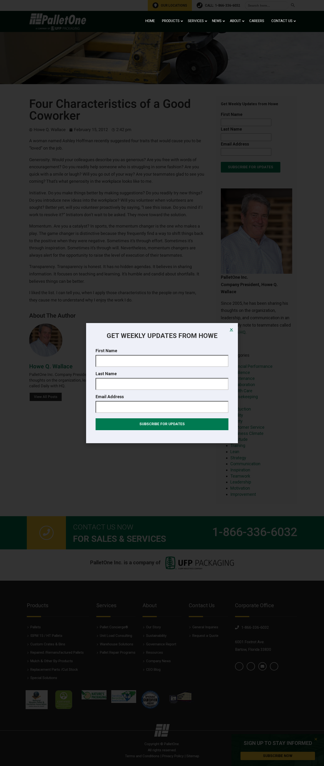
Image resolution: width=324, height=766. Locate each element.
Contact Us (281, 21)
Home (150, 21)
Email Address (110, 396)
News (217, 21)
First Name (106, 350)
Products (171, 21)
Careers (256, 21)
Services (196, 21)
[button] (231, 329)
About (235, 21)
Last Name (106, 373)
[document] (162, 383)
